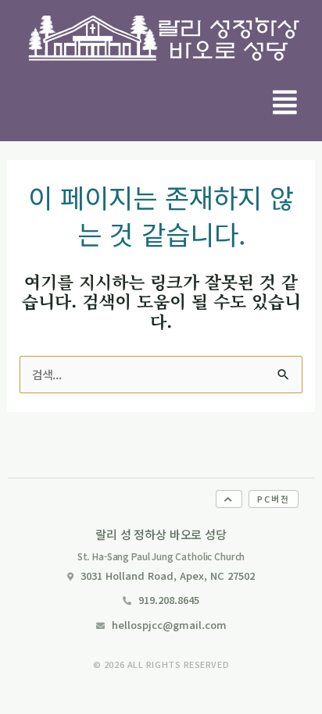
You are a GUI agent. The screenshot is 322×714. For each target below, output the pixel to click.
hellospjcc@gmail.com (169, 624)
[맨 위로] (229, 499)
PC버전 (273, 498)
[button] (285, 102)
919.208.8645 (168, 599)
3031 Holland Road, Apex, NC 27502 (167, 575)
